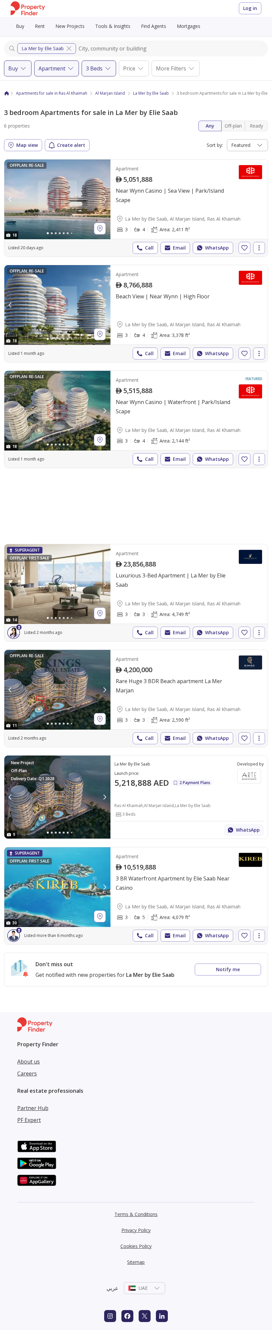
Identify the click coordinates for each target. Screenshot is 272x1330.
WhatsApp (217, 248)
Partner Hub (32, 1108)
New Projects (70, 26)
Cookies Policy (136, 1246)
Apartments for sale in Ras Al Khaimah (51, 93)
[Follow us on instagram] (110, 1316)
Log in (250, 8)
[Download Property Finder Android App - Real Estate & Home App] (36, 1163)
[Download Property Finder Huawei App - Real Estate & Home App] (36, 1180)
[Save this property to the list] (244, 248)
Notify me (228, 969)
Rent (40, 26)
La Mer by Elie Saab (43, 48)
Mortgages (188, 26)
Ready (256, 126)
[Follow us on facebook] (127, 1316)
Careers (27, 1073)
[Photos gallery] (57, 199)
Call (149, 248)
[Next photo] (104, 199)
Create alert (71, 145)
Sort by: (215, 145)
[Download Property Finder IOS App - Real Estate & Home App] (36, 1146)
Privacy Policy (136, 1230)
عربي (112, 1288)
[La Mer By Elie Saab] (136, 797)
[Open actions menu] (259, 248)
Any (210, 126)
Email (179, 248)
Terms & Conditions (136, 1214)
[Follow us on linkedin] (162, 1316)
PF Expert (29, 1120)
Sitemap (136, 1262)
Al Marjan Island (110, 93)
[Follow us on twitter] (145, 1316)
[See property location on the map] (100, 229)
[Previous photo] (10, 199)
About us (28, 1061)
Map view (27, 145)
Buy (20, 26)
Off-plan (233, 126)
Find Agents (153, 26)
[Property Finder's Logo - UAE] (28, 8)
